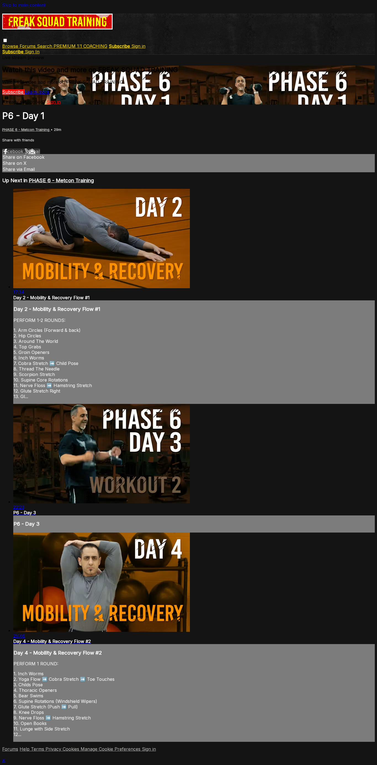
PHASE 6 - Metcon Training (26, 129)
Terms (38, 749)
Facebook (13, 151)
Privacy (54, 749)
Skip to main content (24, 5)
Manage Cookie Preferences (111, 749)
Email (34, 151)
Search (45, 46)
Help (25, 749)
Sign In (32, 51)
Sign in (138, 46)
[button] (5, 40)
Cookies (72, 749)
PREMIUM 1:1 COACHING (80, 46)
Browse (11, 46)
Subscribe (13, 92)
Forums (28, 46)
